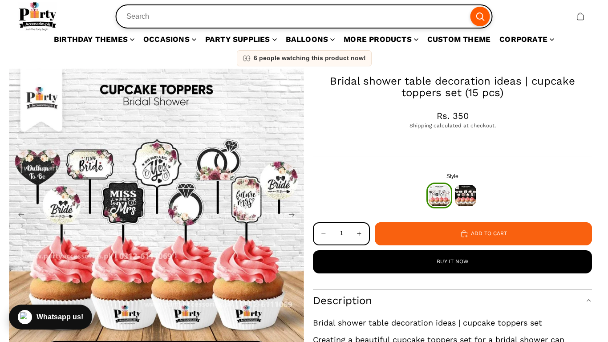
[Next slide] (294, 216)
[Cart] (580, 16)
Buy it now (453, 261)
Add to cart (489, 233)
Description (342, 300)
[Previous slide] (18, 216)
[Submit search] (480, 16)
